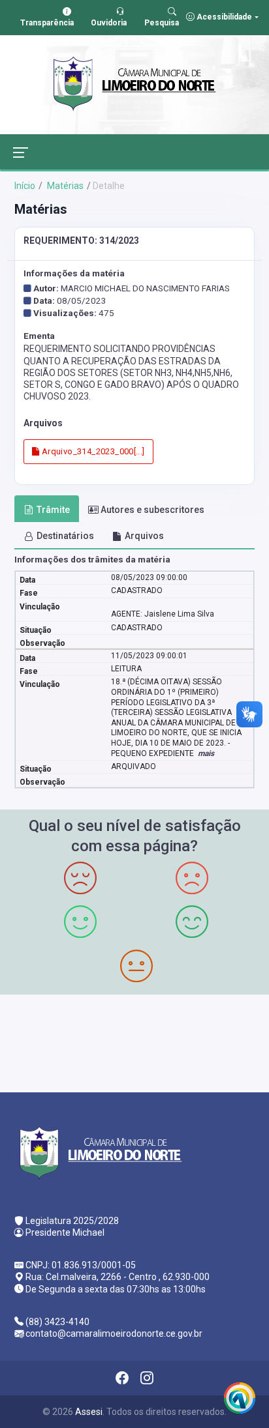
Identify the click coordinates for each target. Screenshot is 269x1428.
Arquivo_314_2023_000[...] (91, 451)
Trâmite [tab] (53, 509)
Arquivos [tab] (144, 536)
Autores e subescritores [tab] (152, 509)
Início (24, 186)
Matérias (64, 186)
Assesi (89, 1411)
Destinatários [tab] (65, 536)
